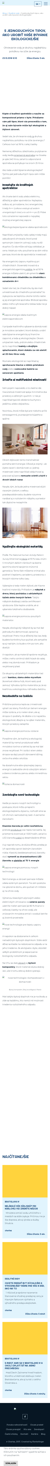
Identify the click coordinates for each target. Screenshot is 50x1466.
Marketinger (38, 1441)
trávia (24, 559)
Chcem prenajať (13, 1429)
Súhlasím (10, 1463)
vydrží (19, 838)
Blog (4, 13)
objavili (22, 963)
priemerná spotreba (24, 155)
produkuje (15, 830)
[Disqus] (25, 1040)
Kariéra (34, 1434)
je (33, 136)
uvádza (28, 269)
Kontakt (24, 1434)
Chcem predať (36, 1425)
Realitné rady (14, 13)
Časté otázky (11, 1434)
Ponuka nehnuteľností (17, 1425)
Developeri (39, 1429)
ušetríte (18, 860)
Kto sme (27, 1429)
